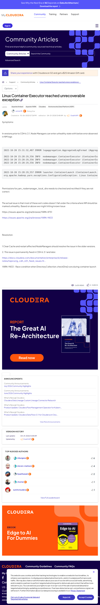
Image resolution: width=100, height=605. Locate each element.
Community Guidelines (38, 566)
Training (53, 14)
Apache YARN (31, 107)
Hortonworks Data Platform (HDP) (61, 107)
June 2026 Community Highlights (18, 393)
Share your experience (22, 73)
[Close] (94, 572)
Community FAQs (64, 566)
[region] (52, 586)
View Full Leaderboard (50, 497)
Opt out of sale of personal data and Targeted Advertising (25, 598)
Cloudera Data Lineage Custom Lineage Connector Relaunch (30, 400)
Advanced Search (12, 60)
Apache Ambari (17, 107)
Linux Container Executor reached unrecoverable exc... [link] (60, 82)
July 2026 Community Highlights (17, 386)
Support (75, 14)
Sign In (7, 25)
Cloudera (42, 107)
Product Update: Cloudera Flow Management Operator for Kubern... (33, 407)
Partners (64, 14)
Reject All (66, 597)
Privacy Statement (78, 591)
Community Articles (28, 82)
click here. (5, 600)
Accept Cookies (85, 597)
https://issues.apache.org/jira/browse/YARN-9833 (27, 217)
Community (40, 14)
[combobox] (62, 53)
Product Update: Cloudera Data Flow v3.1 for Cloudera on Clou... (31, 414)
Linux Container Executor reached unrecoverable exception (43, 97)
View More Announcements (50, 422)
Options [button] (8, 88)
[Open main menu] (97, 25)
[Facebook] (3, 577)
